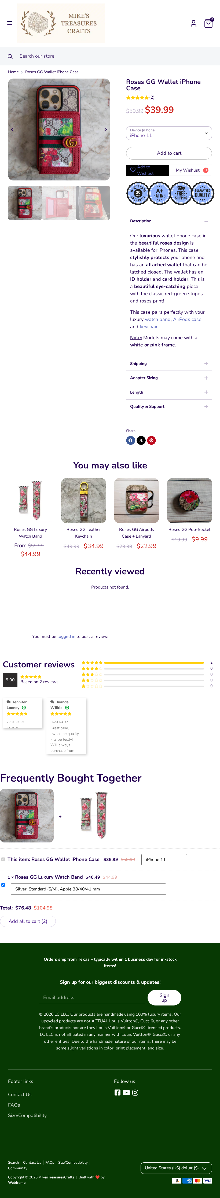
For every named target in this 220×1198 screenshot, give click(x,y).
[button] (8, 23)
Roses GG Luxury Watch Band (49, 877)
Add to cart (169, 153)
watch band (158, 319)
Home (13, 72)
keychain (149, 326)
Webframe (16, 1182)
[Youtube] (126, 1092)
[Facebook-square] (117, 1092)
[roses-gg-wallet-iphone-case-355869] (59, 129)
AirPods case (187, 319)
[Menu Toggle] (193, 23)
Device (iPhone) (143, 130)
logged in (66, 636)
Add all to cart (27, 921)
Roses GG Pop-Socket (189, 530)
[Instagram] (135, 1092)
